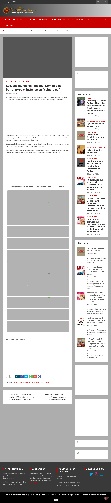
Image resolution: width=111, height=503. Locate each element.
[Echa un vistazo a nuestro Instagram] (96, 474)
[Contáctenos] (101, 474)
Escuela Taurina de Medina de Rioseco (26, 382)
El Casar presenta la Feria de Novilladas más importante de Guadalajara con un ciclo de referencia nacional (96, 107)
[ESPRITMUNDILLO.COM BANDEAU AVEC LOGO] (91, 442)
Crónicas (31, 20)
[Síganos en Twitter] (91, 474)
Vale (56, 500)
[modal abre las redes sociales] (17, 376)
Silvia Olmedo (44, 382)
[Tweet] (26, 376)
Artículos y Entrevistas (61, 20)
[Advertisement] (37, 118)
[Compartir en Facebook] (22, 376)
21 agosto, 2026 (92, 116)
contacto (33, 483)
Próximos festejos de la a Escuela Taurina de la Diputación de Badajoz (95, 166)
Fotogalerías (82, 20)
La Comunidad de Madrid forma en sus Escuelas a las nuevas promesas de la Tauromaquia (54, 397)
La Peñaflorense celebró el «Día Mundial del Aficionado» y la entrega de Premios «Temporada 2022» (21, 397)
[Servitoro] (91, 453)
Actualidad (18, 20)
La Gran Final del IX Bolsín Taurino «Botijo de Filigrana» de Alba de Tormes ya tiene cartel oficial (96, 204)
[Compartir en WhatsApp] (31, 376)
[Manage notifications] (106, 498)
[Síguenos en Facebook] (86, 474)
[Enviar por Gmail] (35, 376)
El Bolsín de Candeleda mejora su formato (95, 137)
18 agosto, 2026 (92, 174)
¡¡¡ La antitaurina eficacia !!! (94, 151)
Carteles (43, 20)
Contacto (9, 25)
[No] (108, 497)
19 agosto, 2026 (92, 142)
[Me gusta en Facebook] (39, 376)
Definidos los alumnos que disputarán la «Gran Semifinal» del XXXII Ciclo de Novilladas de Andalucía (96, 225)
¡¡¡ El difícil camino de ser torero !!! (95, 124)
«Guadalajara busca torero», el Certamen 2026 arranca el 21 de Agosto (96, 185)
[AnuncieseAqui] (91, 73)
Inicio (7, 20)
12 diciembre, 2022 (12, 94)
